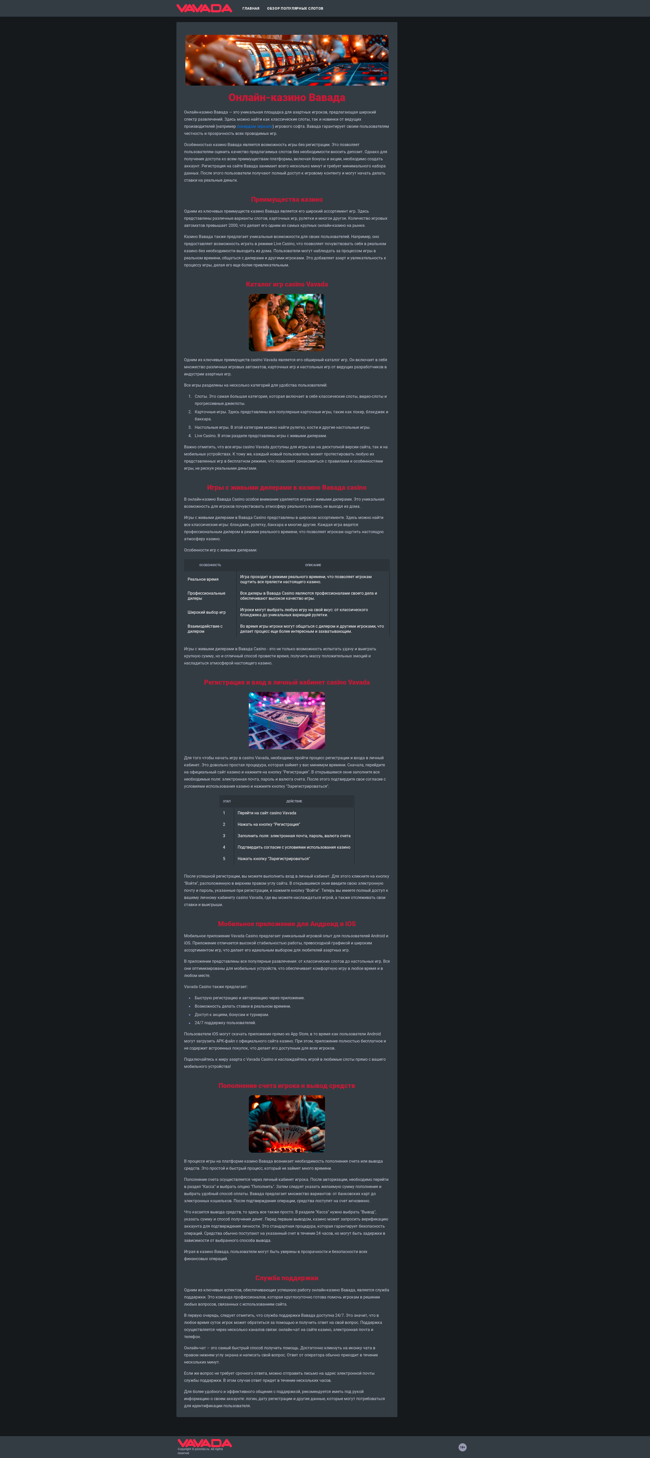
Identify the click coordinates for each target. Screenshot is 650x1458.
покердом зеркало (254, 126)
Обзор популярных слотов (295, 8)
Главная (250, 8)
